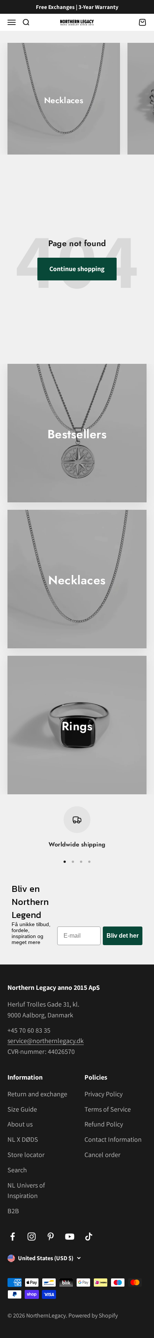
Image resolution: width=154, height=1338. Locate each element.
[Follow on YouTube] (70, 1236)
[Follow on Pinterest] (51, 1236)
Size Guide (22, 1109)
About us (20, 1124)
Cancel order (102, 1154)
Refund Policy (103, 1124)
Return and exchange (37, 1094)
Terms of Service (107, 1109)
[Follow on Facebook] (12, 1236)
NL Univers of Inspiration (26, 1190)
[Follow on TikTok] (89, 1236)
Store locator (25, 1154)
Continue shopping (77, 268)
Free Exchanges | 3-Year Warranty (77, 6)
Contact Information (113, 1139)
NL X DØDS (22, 1139)
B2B (13, 1211)
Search (17, 1170)
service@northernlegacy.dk (45, 1040)
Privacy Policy (103, 1094)
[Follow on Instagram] (32, 1236)
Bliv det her (123, 935)
